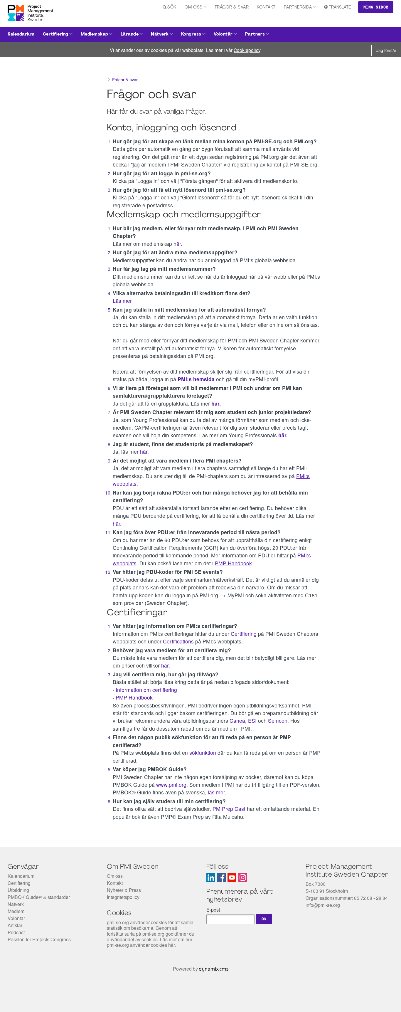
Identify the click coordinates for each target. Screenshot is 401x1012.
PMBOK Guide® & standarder (39, 897)
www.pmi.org (171, 784)
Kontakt (266, 7)
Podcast (16, 932)
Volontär (223, 34)
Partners (255, 34)
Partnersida (298, 7)
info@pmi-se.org (323, 905)
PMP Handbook (134, 697)
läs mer (216, 792)
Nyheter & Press (124, 890)
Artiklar (15, 925)
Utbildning (18, 890)
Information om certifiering (146, 689)
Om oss (194, 7)
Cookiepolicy (247, 50)
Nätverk (160, 34)
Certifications (179, 641)
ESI (253, 720)
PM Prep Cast (229, 808)
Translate (340, 7)
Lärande (130, 34)
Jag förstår (386, 50)
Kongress (191, 34)
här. (145, 451)
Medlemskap (94, 34)
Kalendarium (21, 34)
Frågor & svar (232, 7)
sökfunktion (203, 752)
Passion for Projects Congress (39, 939)
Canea (237, 720)
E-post (213, 909)
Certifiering (55, 34)
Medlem (16, 911)
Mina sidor (375, 7)
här (177, 243)
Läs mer (122, 300)
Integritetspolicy (123, 897)
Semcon (277, 720)
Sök (171, 7)
